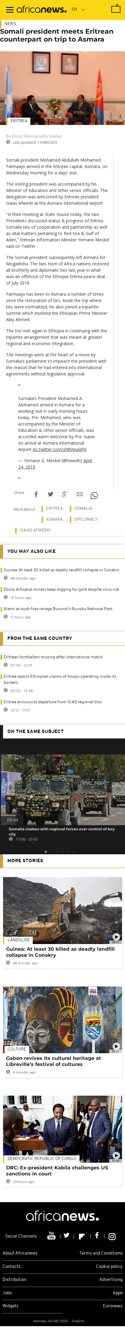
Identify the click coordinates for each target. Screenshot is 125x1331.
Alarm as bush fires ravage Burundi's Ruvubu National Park (58, 609)
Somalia (83, 508)
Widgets (10, 1306)
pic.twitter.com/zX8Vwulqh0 (59, 449)
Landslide (19, 940)
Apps (118, 1293)
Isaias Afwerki (35, 530)
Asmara (54, 519)
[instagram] (112, 1236)
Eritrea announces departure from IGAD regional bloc (53, 702)
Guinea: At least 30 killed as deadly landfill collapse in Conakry (61, 570)
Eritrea (19, 121)
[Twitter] (67, 1236)
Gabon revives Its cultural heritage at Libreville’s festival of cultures (53, 1061)
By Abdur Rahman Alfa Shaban (34, 136)
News (10, 24)
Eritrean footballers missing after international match (53, 657)
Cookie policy (109, 1267)
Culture (17, 1049)
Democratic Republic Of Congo (42, 1159)
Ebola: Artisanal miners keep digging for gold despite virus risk (61, 589)
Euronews (113, 1306)
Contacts (11, 1267)
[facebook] (97, 1236)
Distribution (14, 1280)
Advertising (111, 1280)
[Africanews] (42, 10)
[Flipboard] (82, 1236)
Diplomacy (86, 519)
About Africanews (20, 1253)
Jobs (7, 1293)
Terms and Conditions (101, 1253)
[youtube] (52, 1236)
